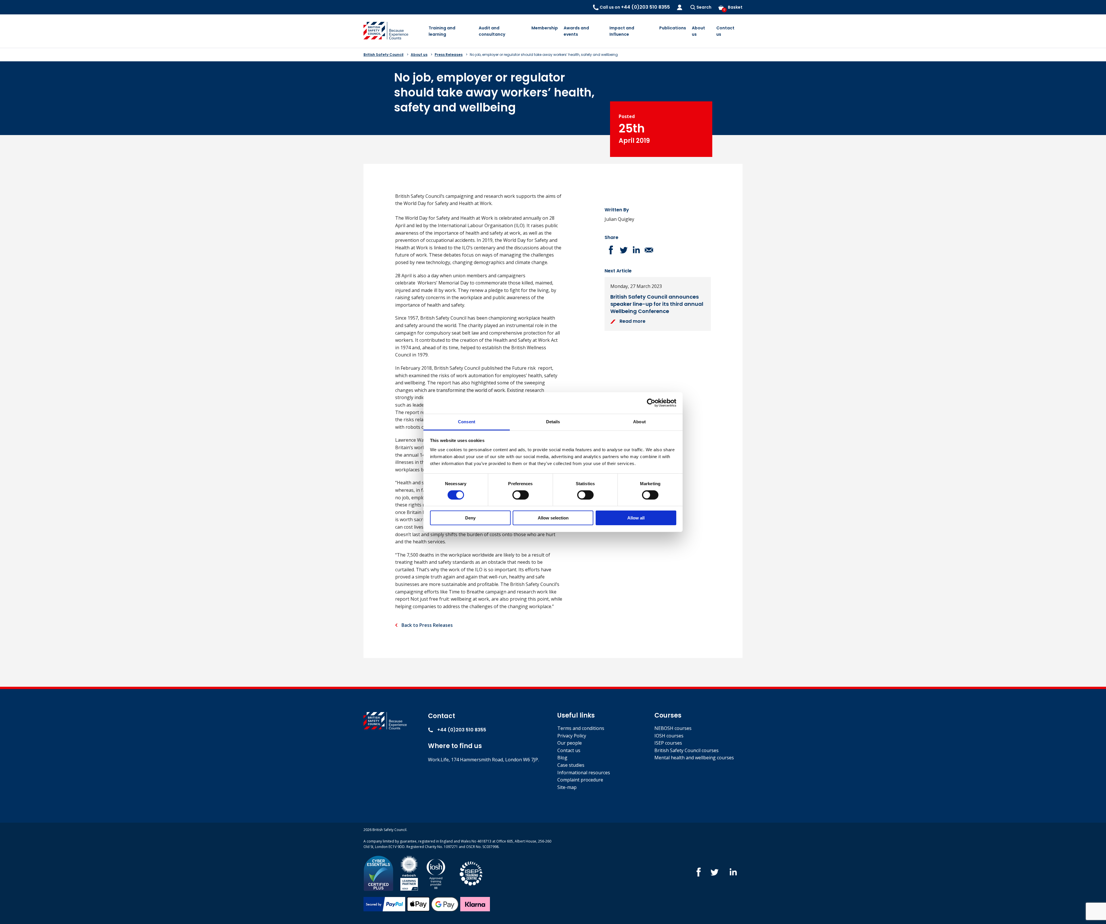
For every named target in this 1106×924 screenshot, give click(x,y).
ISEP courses (668, 743)
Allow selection (553, 517)
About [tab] (639, 421)
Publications (672, 28)
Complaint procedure (580, 780)
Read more (631, 321)
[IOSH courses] (436, 872)
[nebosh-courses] (409, 872)
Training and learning (442, 31)
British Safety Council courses (686, 750)
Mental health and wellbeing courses (694, 757)
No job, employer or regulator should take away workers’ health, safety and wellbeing (544, 54)
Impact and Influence (621, 31)
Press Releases (449, 54)
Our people (569, 743)
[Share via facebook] (611, 250)
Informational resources (583, 772)
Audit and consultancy (492, 31)
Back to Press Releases (426, 625)
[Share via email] (649, 250)
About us (698, 31)
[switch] (520, 495)
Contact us (725, 31)
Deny (470, 517)
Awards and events (576, 31)
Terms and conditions (580, 728)
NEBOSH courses (673, 728)
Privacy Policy (571, 736)
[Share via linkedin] (636, 250)
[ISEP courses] (471, 872)
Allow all (636, 517)
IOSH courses (668, 736)
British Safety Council (383, 54)
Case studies (570, 765)
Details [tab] (553, 421)
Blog (562, 757)
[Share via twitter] (623, 250)
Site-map (567, 787)
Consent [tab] (466, 421)
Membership (544, 28)
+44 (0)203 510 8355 (461, 729)
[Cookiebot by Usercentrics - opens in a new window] (651, 403)
